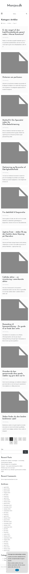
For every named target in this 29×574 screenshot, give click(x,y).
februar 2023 (7, 518)
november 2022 (8, 523)
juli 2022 (6, 528)
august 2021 (7, 539)
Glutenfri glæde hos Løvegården (9, 464)
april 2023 (6, 516)
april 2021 (6, 545)
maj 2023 (6, 514)
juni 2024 (6, 494)
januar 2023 (7, 519)
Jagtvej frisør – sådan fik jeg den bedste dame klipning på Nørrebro (14, 234)
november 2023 (8, 507)
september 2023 (8, 510)
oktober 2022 (7, 525)
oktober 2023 (7, 509)
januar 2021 (7, 550)
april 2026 (6, 487)
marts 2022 (7, 534)
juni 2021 (6, 541)
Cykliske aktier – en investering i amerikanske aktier (13, 279)
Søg (2, 449)
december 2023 (8, 505)
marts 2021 (7, 547)
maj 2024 (6, 496)
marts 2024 (7, 500)
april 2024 (6, 498)
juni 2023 (6, 512)
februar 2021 (7, 548)
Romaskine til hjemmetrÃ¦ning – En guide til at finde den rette (14, 326)
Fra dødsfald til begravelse (13, 212)
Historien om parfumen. (12, 77)
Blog (5, 560)
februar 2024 (7, 501)
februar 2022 (7, 536)
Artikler (5, 558)
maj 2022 (6, 532)
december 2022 (8, 521)
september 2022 (8, 527)
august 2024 (7, 492)
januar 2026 (7, 489)
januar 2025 (7, 491)
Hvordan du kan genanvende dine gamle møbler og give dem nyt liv (13, 374)
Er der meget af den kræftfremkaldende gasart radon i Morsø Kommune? (13, 32)
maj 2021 (6, 543)
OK (17, 570)
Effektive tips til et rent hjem (8, 467)
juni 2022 (6, 530)
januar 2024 (7, 503)
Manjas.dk (14, 5)
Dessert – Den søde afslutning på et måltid (11, 466)
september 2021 (8, 538)
